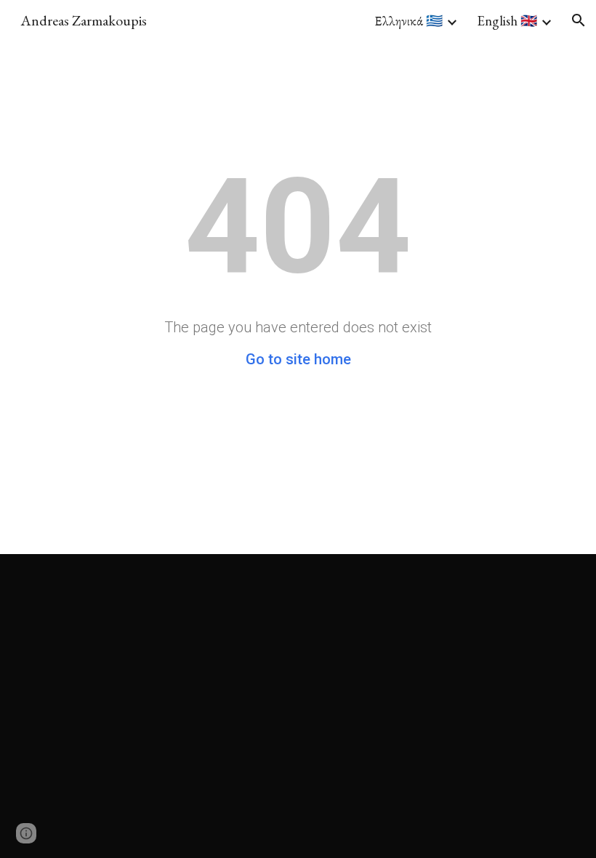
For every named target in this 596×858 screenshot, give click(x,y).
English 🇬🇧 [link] (507, 21)
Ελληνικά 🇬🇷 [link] (408, 21)
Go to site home (298, 359)
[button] (578, 20)
